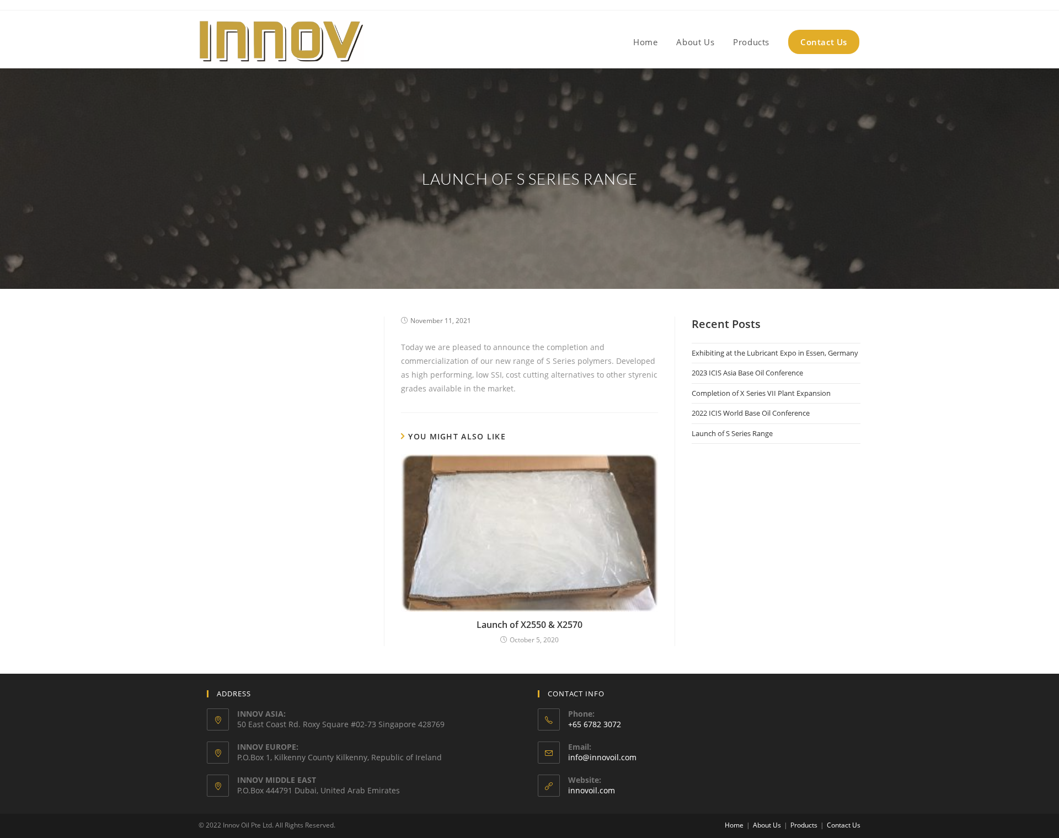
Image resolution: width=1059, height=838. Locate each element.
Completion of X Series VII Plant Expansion (761, 393)
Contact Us (843, 825)
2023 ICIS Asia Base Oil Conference (747, 373)
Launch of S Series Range (732, 433)
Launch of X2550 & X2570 (529, 625)
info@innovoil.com (602, 757)
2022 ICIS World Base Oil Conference (751, 413)
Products (803, 825)
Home (734, 825)
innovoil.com (591, 790)
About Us (767, 825)
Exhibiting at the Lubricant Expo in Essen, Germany (775, 353)
